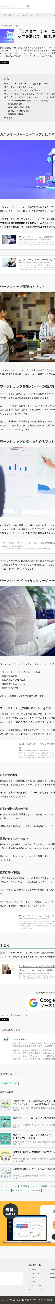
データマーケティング (9, 1186)
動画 (52, 1273)
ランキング (33, 1277)
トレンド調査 (36, 1190)
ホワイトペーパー (35, 1285)
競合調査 (24, 1186)
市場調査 (44, 1186)
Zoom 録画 (5, 1190)
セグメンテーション (20, 1190)
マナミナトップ (8, 15)
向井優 (15, 1178)
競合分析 (34, 1186)
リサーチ (32, 1269)
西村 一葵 (16, 1144)
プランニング (34, 1273)
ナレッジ (24, 15)
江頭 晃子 (16, 1110)
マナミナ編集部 (20, 1039)
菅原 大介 (16, 1127)
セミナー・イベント (36, 1289)
